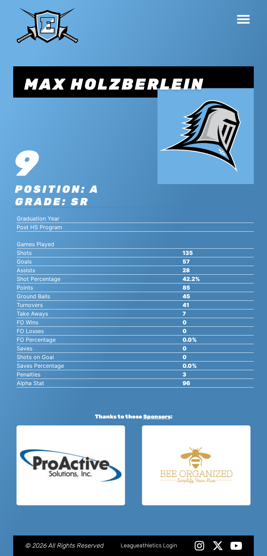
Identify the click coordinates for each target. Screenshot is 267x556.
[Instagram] (199, 545)
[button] (243, 19)
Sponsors (157, 416)
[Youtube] (236, 545)
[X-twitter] (217, 545)
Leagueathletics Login (149, 545)
